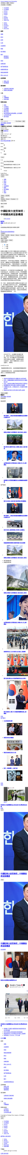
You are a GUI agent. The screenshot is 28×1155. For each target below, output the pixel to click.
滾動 (2, 34)
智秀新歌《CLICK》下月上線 (12, 1035)
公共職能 (6, 108)
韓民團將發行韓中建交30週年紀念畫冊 (14, 385)
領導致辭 (6, 110)
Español (6, 1130)
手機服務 (6, 97)
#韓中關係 (3, 123)
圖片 (2, 54)
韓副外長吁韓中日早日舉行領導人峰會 (14, 390)
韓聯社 (2, 124)
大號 (7, 248)
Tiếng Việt (6, 1133)
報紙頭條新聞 (4, 72)
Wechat (5, 24)
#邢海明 (9, 123)
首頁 (5, 105)
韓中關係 (3, 51)
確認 (2, 206)
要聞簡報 (6, 1089)
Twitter (5, 27)
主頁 (2, 1038)
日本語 (5, 1127)
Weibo (5, 22)
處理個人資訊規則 (6, 1136)
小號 (7, 245)
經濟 (2, 40)
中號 (7, 246)
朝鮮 (2, 48)
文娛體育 (3, 45)
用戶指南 (6, 116)
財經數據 (6, 82)
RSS (5, 96)
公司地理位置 (7, 115)
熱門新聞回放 (4, 66)
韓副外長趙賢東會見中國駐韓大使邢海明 (15, 378)
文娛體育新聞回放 (9, 1081)
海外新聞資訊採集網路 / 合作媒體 (13, 113)
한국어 (5, 1124)
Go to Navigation (12, 1)
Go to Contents (4, 1)
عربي (5, 1129)
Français (6, 1132)
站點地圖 (6, 99)
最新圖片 (6, 56)
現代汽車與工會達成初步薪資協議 (13, 1032)
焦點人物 (6, 81)
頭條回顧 (3, 63)
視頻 (2, 60)
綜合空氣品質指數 (6, 140)
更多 (2, 716)
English (5, 1126)
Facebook (6, 25)
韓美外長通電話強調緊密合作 (9, 980)
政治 (2, 37)
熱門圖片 (3, 718)
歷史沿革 (6, 111)
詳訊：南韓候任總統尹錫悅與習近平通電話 (15, 383)
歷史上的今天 (4, 75)
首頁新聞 (3, 949)
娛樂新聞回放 (4, 69)
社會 (2, 43)
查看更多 (5, 130)
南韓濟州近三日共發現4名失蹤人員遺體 (15, 1033)
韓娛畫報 (6, 57)
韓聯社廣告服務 (8, 90)
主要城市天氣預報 (9, 88)
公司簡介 (6, 106)
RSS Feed (6, 28)
